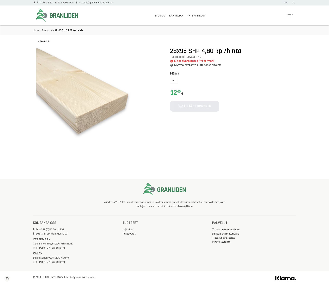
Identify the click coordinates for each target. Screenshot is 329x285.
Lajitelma (176, 16)
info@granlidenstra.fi (56, 233)
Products (47, 30)
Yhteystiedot (196, 16)
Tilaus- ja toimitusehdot (226, 229)
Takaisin (45, 40)
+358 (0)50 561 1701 (52, 229)
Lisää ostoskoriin (197, 106)
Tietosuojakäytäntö (223, 237)
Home (36, 30)
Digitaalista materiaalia (225, 233)
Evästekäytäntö (221, 241)
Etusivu (159, 16)
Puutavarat (129, 233)
